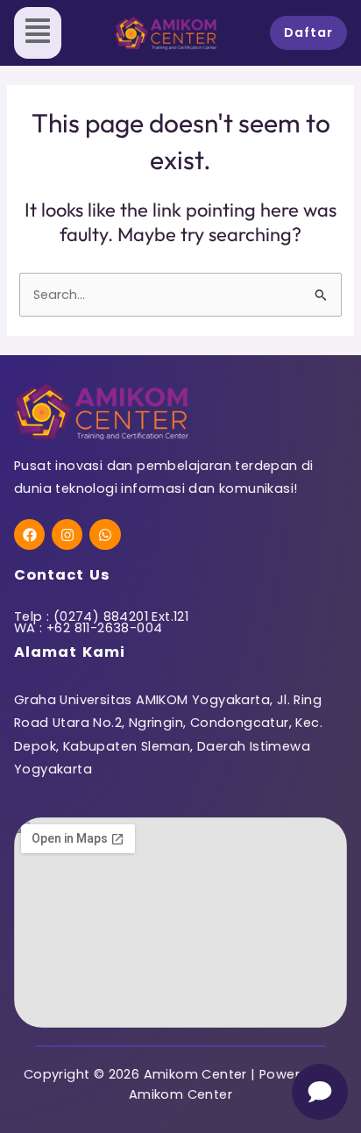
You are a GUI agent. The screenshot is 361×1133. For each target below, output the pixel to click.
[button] (37, 33)
